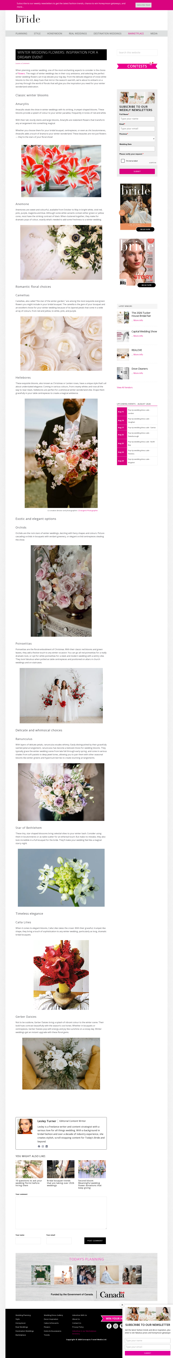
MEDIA (153, 33)
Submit (147, 1353)
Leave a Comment (22, 63)
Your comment (21, 1194)
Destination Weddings (25, 1331)
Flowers (47, 1327)
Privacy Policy (78, 1327)
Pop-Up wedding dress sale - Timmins (139, 452)
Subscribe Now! (143, 5)
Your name (20, 1235)
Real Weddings (22, 1327)
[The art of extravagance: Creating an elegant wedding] (41, 1274)
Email (122, 124)
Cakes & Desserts (51, 1323)
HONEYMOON (54, 33)
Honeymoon (21, 1323)
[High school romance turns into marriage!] (132, 1274)
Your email (50, 1235)
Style (18, 1319)
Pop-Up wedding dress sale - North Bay (141, 443)
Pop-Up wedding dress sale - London (139, 411)
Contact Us (76, 1323)
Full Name (124, 114)
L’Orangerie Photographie (88, 510)
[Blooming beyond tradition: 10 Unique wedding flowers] (86, 1274)
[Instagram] (42, 1146)
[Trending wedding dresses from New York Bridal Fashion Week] (109, 1274)
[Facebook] (39, 1146)
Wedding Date (125, 144)
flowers (21, 73)
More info (138, 320)
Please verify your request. (131, 154)
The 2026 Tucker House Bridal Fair (141, 314)
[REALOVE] (123, 355)
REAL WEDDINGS (78, 33)
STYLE (37, 33)
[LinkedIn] (46, 1146)
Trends (47, 1335)
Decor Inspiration (51, 1319)
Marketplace (21, 1335)
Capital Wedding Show (144, 331)
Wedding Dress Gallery (53, 1315)
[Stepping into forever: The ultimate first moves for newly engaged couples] (63, 1274)
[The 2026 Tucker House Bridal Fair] (123, 317)
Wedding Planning (23, 1315)
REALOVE (137, 350)
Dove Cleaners (140, 368)
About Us (76, 1319)
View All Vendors (125, 387)
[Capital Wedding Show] (123, 336)
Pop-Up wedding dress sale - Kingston (139, 461)
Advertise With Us (79, 1315)
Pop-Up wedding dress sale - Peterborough (139, 434)
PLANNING (21, 33)
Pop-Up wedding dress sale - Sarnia (142, 427)
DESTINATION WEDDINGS (107, 33)
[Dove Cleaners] (123, 373)
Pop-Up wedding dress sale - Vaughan (139, 420)
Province (123, 134)
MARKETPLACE (136, 33)
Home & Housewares (52, 1331)
